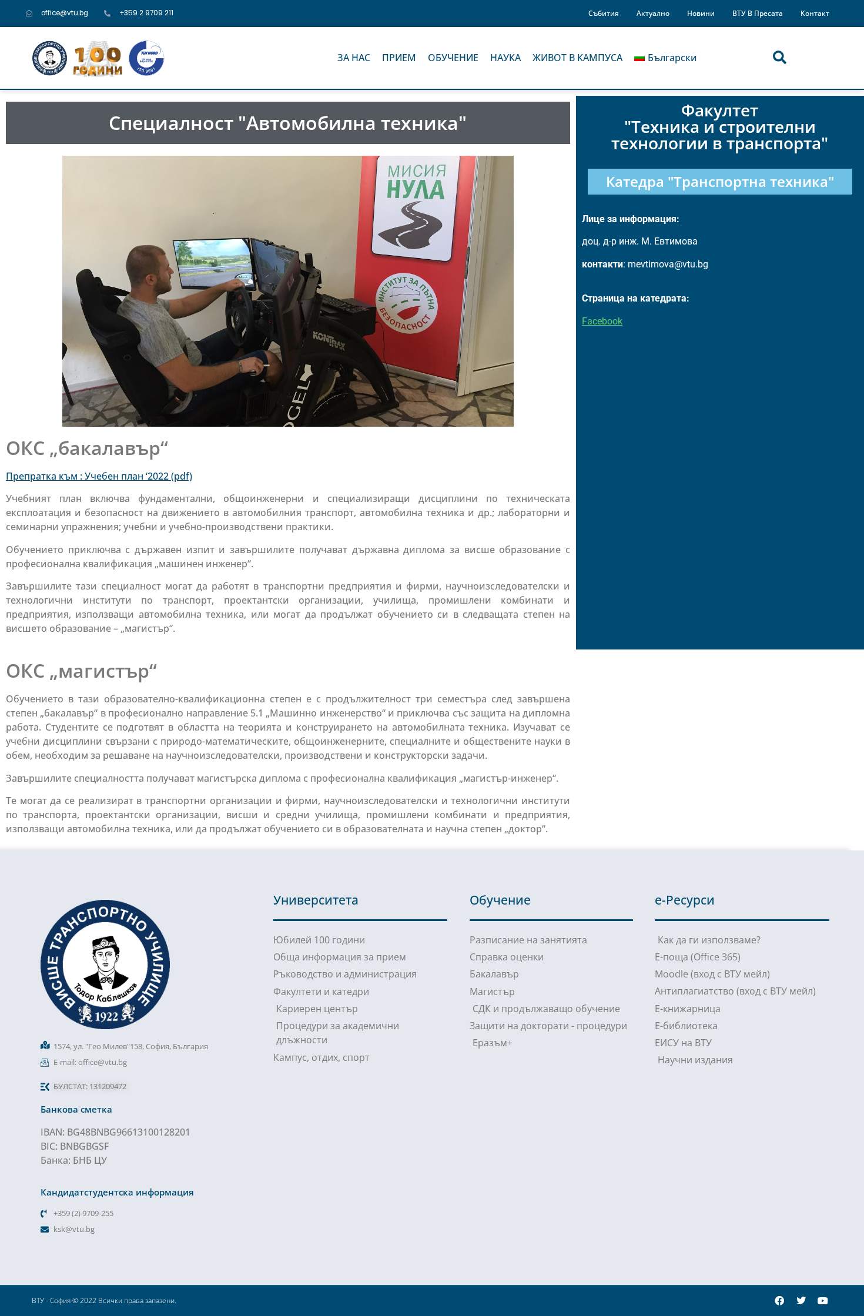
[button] (779, 58)
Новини (701, 13)
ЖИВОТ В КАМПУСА (577, 57)
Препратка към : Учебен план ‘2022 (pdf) (99, 476)
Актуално (653, 13)
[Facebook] (779, 1300)
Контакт (815, 13)
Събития (603, 13)
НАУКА (505, 57)
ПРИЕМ (399, 57)
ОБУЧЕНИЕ (453, 57)
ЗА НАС (353, 57)
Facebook (602, 321)
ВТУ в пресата (757, 13)
